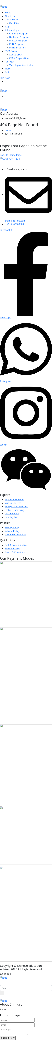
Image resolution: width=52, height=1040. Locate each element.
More (8, 68)
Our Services (11, 19)
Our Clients (15, 23)
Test (7, 72)
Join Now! (5, 78)
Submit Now (8, 1037)
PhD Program (16, 44)
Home (8, 12)
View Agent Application (21, 65)
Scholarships (12, 30)
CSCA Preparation (19, 58)
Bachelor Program (19, 37)
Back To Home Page (11, 155)
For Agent (10, 61)
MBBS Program (17, 47)
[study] (3, 6)
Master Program (18, 40)
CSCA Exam (11, 51)
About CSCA (15, 54)
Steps (8, 26)
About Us (10, 16)
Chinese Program (18, 33)
